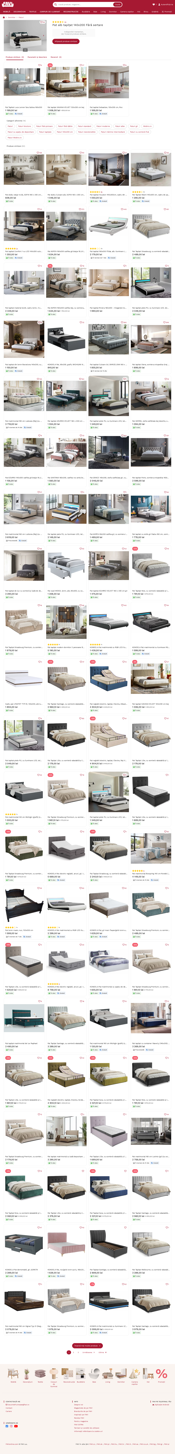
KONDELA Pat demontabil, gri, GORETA (21, 1270)
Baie (94, 1382)
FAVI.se (135, 1444)
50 (83, 549)
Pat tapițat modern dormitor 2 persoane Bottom (68, 647)
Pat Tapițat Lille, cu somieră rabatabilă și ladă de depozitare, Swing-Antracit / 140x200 (84, 1213)
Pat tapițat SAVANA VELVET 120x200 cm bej (66, 107)
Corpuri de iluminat (53, 1384)
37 (41, 492)
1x (144, 871)
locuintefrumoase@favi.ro (18, 1405)
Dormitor (11, 17)
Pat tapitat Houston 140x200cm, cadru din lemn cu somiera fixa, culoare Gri (121, 195)
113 (83, 1228)
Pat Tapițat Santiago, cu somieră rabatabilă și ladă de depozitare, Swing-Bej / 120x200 (84, 704)
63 (126, 549)
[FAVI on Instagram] (11, 1426)
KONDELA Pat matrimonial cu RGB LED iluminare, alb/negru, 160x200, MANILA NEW (83, 930)
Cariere (9, 1411)
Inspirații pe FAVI (81, 1415)
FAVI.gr (160, 1444)
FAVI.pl (107, 1444)
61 (126, 718)
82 (126, 888)
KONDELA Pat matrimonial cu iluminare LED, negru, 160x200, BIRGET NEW (121, 1326)
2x (65, 22)
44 (168, 1114)
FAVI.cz (92, 1444)
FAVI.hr (122, 1444)
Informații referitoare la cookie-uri (88, 1431)
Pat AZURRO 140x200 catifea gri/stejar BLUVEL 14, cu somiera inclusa (34, 478)
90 (83, 888)
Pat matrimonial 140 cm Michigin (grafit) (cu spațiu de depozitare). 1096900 (36, 817)
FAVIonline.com (12, 1444)
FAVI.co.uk (144, 1444)
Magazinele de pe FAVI (83, 1408)
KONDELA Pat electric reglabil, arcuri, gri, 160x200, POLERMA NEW (75, 987)
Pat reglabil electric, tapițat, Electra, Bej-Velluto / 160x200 (114, 760)
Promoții (161, 1382)
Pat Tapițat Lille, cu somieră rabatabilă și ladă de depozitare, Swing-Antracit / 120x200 (84, 760)
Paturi (21, 17)
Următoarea (87, 1352)
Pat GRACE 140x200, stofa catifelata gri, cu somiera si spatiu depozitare (120, 478)
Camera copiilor (135, 1383)
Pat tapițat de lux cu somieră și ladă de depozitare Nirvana (29, 591)
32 (41, 209)
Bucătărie (81, 1382)
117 (168, 718)
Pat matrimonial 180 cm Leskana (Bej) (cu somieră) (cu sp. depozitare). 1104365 (38, 421)
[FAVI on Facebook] (7, 1426)
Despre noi (78, 1405)
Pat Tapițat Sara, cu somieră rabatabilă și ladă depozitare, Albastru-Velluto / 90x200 (125, 1213)
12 (41, 266)
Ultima (101, 1352)
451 (167, 209)
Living (107, 1382)
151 (83, 153)
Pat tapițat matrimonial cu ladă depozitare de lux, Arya (70, 1156)
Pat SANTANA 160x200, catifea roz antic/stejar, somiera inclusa (74, 478)
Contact (9, 1408)
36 (44, 22)
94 (168, 492)
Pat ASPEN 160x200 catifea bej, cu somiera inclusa (69, 308)
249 (167, 322)
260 (124, 322)
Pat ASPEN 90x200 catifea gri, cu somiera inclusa (110, 534)
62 (126, 1284)
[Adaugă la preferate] (83, 1171)
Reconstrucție (68, 1382)
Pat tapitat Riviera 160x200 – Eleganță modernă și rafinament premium (120, 308)
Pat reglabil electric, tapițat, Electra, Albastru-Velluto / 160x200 (116, 704)
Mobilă (13, 1382)
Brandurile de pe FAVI (83, 1411)
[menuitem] (6, 11)
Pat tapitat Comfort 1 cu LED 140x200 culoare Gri (25, 251)
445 (124, 209)
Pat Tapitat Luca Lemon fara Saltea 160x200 (23, 107)
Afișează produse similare (66, 41)
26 (41, 775)
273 (82, 209)
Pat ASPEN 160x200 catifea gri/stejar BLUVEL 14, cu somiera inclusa (76, 251)
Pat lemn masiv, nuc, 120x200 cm (19, 930)
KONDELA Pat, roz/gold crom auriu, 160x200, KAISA (69, 1270)
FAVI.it (129, 1444)
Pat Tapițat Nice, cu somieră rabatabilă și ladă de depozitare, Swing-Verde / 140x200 (40, 1213)
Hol (148, 1382)
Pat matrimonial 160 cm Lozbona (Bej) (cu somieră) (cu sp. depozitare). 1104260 (38, 534)
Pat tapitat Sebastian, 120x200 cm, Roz (106, 107)
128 (40, 153)
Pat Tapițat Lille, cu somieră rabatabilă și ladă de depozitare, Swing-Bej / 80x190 (39, 987)
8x (101, 192)
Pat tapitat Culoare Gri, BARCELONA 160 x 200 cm (111, 364)
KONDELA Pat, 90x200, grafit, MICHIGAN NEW (67, 364)
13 (41, 1114)
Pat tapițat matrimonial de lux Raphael (21, 1043)
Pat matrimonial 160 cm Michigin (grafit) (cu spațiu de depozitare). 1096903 (121, 1043)
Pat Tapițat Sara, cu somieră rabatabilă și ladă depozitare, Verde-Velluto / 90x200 (124, 1100)
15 (126, 945)
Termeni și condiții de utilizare (86, 1428)
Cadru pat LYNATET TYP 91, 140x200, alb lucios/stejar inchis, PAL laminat (35, 704)
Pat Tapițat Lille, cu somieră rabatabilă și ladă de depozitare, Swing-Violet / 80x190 (125, 1156)
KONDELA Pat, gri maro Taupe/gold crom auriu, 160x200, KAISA (116, 930)
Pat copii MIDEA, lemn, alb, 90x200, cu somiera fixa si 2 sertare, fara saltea (79, 591)
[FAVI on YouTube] (16, 1426)
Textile (40, 1382)
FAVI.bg (153, 1444)
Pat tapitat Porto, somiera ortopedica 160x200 (151, 478)
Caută (117, 4)
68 (41, 549)
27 (83, 65)
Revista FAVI (79, 1418)
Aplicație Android (162, 1405)
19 (83, 266)
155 (83, 718)
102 (83, 379)
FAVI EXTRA (78, 1425)
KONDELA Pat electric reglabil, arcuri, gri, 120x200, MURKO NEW (75, 874)
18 (168, 379)
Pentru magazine (81, 1421)
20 (83, 945)
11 (168, 266)
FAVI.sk (100, 1444)
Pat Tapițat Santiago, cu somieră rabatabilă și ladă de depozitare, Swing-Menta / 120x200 (85, 1043)
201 (167, 436)
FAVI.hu (114, 1444)
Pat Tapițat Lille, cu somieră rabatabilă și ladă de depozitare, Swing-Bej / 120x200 (39, 1100)
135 (40, 379)
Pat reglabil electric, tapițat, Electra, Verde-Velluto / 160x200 (73, 1100)
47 (41, 1228)
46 (168, 153)
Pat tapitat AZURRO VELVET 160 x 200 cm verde (68, 421)
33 (83, 436)
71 (126, 153)
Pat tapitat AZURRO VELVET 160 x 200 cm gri (108, 591)
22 (83, 1058)
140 (125, 605)
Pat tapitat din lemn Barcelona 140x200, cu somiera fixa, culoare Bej (33, 364)
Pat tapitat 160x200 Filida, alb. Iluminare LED (109, 251)
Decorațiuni (27, 1382)
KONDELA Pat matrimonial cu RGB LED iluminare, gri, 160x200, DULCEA (120, 647)
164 (125, 436)
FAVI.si (166, 1444)
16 (41, 605)
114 (168, 605)
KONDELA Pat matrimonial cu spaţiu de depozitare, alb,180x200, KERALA (120, 987)
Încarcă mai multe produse (86, 1346)
